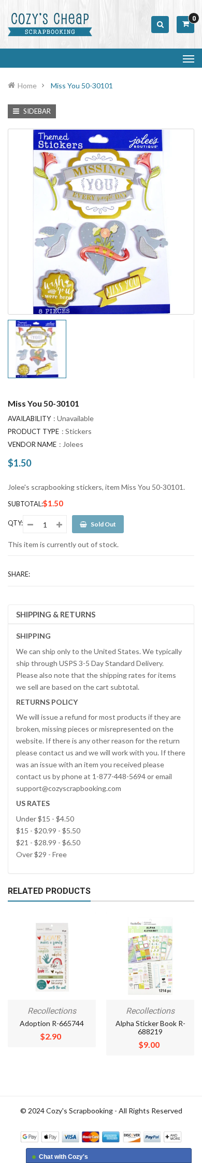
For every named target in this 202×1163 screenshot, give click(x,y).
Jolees (73, 444)
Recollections (51, 1011)
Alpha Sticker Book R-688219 (150, 1027)
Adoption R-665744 (52, 1023)
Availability (29, 418)
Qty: (15, 523)
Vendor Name (32, 444)
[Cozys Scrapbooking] (101, 1135)
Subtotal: (25, 504)
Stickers (78, 431)
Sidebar (36, 111)
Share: (19, 574)
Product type (33, 431)
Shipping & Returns (55, 614)
